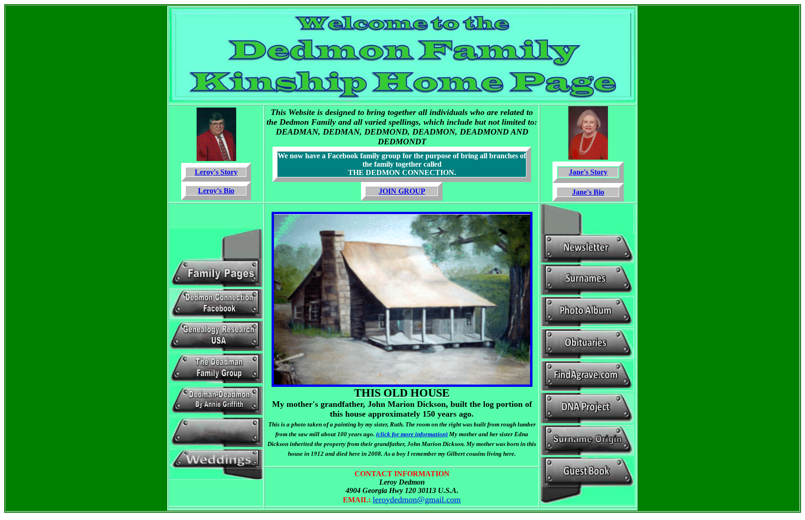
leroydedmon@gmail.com (417, 499)
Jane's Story (588, 172)
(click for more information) (412, 434)
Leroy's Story (216, 172)
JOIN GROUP (402, 191)
